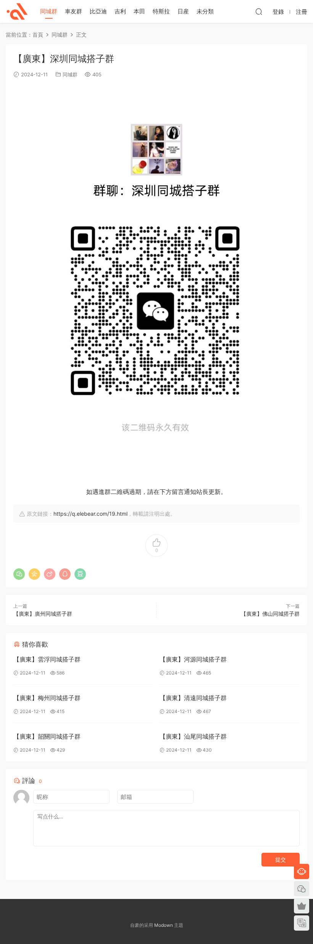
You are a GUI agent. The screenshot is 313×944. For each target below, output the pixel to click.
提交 (280, 859)
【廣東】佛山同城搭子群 (270, 613)
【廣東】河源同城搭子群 (193, 659)
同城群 (48, 11)
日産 (183, 11)
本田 (139, 11)
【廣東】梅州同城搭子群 (47, 698)
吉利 (120, 11)
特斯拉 (161, 11)
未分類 (205, 11)
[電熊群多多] (17, 11)
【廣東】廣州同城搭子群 (42, 613)
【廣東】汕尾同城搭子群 (193, 736)
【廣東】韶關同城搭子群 (47, 736)
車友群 (73, 11)
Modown (163, 925)
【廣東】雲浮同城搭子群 (47, 659)
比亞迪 (98, 11)
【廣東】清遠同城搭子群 (193, 698)
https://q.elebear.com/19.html (90, 513)
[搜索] (259, 11)
